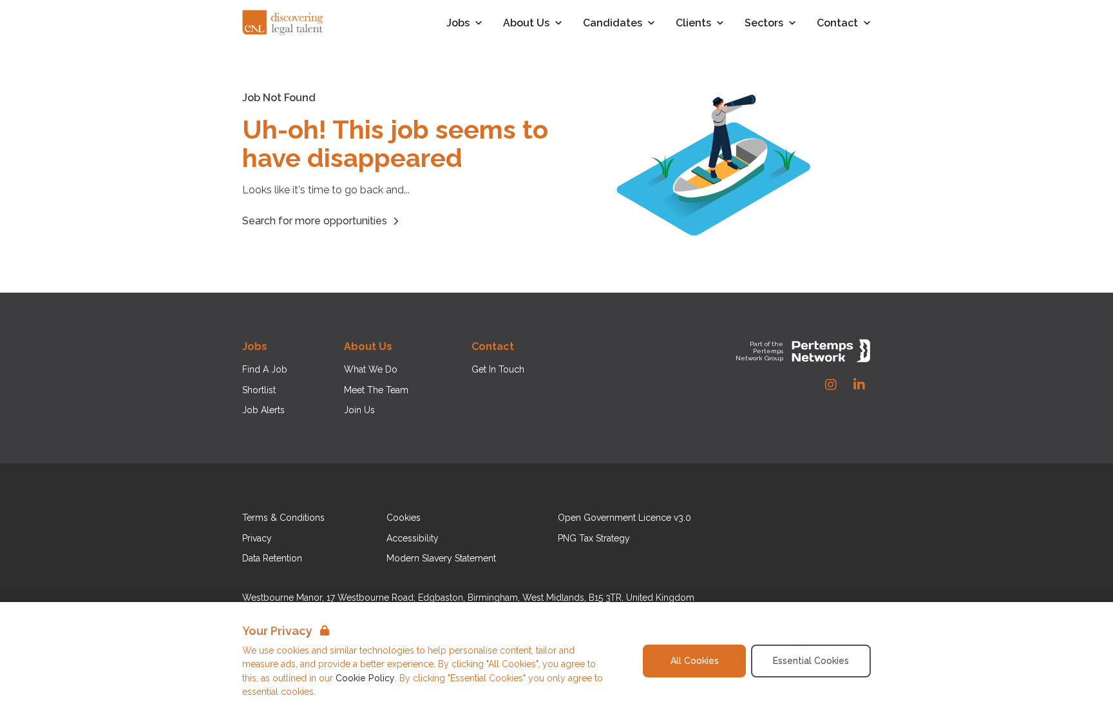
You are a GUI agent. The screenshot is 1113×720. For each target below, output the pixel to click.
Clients (693, 23)
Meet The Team (376, 390)
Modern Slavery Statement (441, 558)
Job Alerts (263, 410)
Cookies (403, 517)
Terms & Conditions (283, 517)
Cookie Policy (365, 678)
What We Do (370, 369)
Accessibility (412, 538)
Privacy (257, 538)
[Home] (283, 23)
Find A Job (264, 369)
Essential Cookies (811, 661)
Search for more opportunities (314, 221)
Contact (837, 23)
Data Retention (272, 558)
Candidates (612, 23)
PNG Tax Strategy (594, 538)
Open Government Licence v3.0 (624, 517)
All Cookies (695, 661)
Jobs (458, 23)
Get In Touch (497, 369)
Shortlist (259, 390)
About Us (526, 23)
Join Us (359, 410)
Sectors (764, 23)
